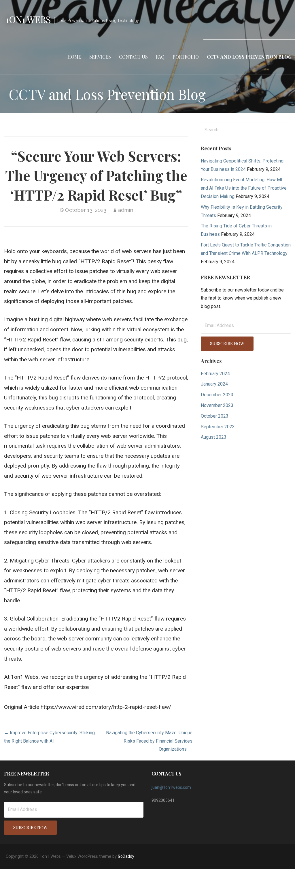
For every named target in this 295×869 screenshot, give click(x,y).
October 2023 (214, 416)
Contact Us (133, 57)
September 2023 (218, 426)
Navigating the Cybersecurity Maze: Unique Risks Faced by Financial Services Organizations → (149, 741)
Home (74, 57)
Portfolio (186, 57)
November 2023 (217, 405)
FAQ (160, 57)
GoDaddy (126, 856)
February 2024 (215, 373)
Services (100, 57)
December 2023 (217, 394)
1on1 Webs (28, 19)
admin (125, 210)
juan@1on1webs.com (171, 787)
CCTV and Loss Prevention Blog (249, 57)
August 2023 (213, 437)
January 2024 (214, 384)
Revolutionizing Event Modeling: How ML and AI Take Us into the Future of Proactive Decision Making (244, 188)
